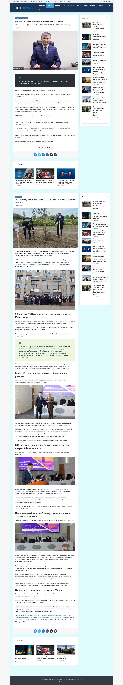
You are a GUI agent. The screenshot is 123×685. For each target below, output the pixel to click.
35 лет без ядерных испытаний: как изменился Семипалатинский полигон (99, 26)
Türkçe (30, 1)
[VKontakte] (47, 154)
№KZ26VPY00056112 (75, 679)
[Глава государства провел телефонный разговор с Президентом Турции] (66, 173)
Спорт (85, 5)
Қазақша (23, 1)
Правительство (45, 147)
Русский (41, 1)
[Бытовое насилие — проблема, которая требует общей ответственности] (86, 89)
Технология (93, 5)
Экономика (58, 5)
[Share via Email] (51, 154)
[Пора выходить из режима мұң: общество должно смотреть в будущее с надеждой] (86, 80)
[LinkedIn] (43, 154)
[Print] (55, 154)
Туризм (100, 5)
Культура (78, 5)
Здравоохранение (69, 5)
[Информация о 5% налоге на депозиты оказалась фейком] (45, 173)
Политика (50, 5)
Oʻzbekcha (55, 1)
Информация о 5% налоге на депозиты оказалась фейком (99, 53)
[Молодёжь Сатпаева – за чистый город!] (86, 62)
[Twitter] (39, 154)
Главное (18, 18)
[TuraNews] (23, 7)
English (35, 1)
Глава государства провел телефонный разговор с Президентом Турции (65, 182)
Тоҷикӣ (69, 1)
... (94, 121)
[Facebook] (35, 154)
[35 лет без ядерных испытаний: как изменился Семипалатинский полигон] (86, 25)
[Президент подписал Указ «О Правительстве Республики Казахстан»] (24, 173)
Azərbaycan (48, 1)
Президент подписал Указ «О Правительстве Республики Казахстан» (24, 182)
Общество (42, 5)
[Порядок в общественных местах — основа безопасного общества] (86, 37)
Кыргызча (62, 1)
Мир (40, 9)
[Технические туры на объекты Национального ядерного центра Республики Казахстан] (86, 99)
